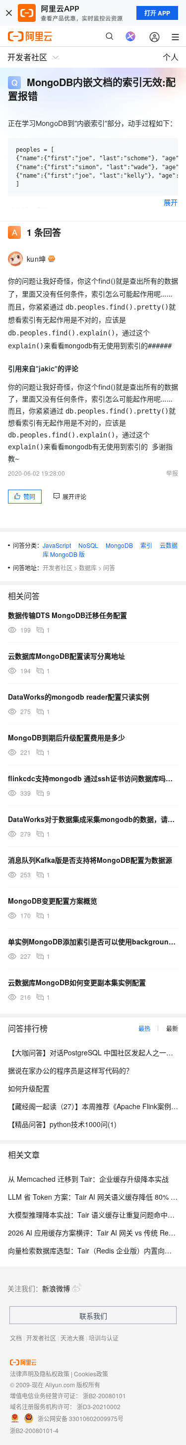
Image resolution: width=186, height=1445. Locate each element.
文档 (16, 1338)
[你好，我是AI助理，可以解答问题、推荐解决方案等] (130, 36)
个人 (171, 57)
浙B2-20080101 (104, 1395)
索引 (146, 545)
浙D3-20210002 (99, 1406)
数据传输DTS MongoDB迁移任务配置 (67, 615)
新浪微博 (56, 1288)
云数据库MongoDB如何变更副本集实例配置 (77, 982)
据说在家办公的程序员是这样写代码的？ (70, 1070)
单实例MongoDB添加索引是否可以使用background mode (93, 941)
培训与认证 (104, 1338)
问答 (109, 567)
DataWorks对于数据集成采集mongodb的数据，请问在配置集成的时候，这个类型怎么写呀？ (93, 819)
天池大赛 (72, 1338)
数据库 (88, 567)
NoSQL (88, 545)
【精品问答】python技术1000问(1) (62, 1124)
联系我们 (93, 1316)
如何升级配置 (29, 1088)
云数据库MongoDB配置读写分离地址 (66, 656)
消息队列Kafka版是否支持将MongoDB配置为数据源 (90, 860)
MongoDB (119, 545)
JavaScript (57, 545)
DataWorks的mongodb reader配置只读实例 (78, 697)
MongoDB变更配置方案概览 (52, 901)
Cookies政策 (91, 1373)
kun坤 (36, 259)
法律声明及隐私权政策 (39, 1373)
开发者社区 (57, 567)
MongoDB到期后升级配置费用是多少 (66, 737)
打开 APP (157, 12)
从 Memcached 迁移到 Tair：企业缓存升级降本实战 (88, 1179)
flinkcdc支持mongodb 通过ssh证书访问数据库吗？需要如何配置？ (93, 778)
